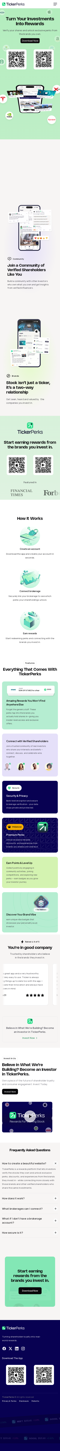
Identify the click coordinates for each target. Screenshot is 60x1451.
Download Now (30, 40)
